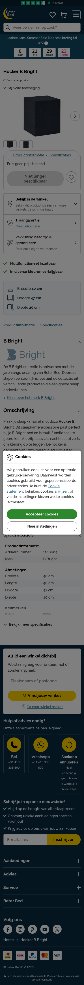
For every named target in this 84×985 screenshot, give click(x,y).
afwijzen (61, 491)
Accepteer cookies (42, 514)
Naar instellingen (42, 526)
